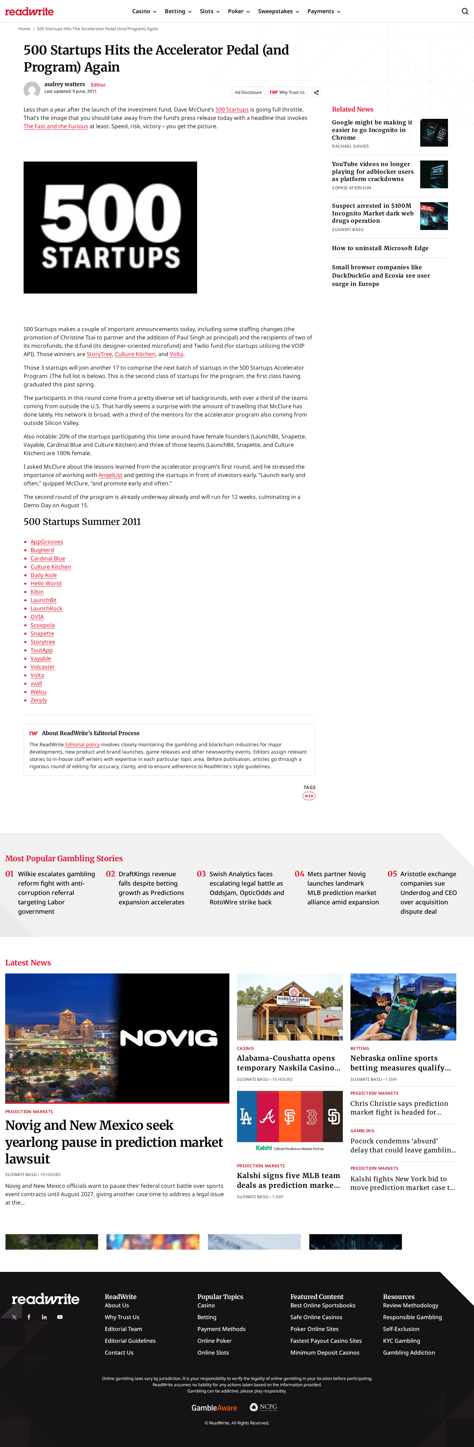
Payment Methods (221, 1329)
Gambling (362, 1130)
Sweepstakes (275, 11)
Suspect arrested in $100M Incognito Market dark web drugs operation (373, 213)
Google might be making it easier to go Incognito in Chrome (372, 130)
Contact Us (119, 1352)
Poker (236, 11)
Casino (141, 11)
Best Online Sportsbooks (323, 1305)
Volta (176, 354)
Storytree (43, 642)
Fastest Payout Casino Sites (326, 1341)
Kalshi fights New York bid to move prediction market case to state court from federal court (402, 1187)
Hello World (46, 583)
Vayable (41, 658)
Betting (175, 11)
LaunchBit (44, 600)
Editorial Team (123, 1329)
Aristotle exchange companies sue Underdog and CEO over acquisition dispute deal (428, 892)
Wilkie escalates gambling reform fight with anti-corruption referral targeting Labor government (56, 892)
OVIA (37, 616)
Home (24, 29)
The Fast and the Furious (56, 126)
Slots (206, 11)
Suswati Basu (21, 1174)
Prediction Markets (29, 1111)
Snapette (42, 633)
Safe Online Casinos (316, 1317)
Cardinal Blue (48, 558)
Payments (320, 11)
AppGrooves (47, 541)
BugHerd (42, 550)
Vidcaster (43, 667)
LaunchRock (46, 608)
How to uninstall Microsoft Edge (380, 248)
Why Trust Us (122, 1317)
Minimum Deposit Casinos (324, 1352)
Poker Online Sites (314, 1329)
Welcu (38, 692)
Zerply (39, 700)
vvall (36, 683)
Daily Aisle (44, 575)
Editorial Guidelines (130, 1341)
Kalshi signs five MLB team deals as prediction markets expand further (289, 1185)
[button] (465, 11)
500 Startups (232, 109)
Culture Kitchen (135, 354)
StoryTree (99, 354)
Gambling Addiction (409, 1352)
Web (309, 796)
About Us (117, 1305)
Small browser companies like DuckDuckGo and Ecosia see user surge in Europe (381, 275)
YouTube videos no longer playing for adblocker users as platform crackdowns (373, 171)
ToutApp (42, 650)
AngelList (110, 475)
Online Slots (213, 1352)
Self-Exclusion (401, 1329)
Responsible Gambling (412, 1317)
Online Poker (214, 1341)
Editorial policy (82, 744)
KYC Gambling (401, 1341)
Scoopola (43, 625)
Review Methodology (410, 1305)
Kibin (37, 591)
